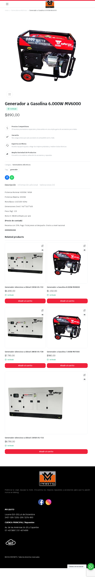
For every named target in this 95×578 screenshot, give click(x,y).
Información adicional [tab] (28, 185)
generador (14, 170)
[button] (9, 94)
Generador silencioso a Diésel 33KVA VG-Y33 (24, 438)
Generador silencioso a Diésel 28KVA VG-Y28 (24, 352)
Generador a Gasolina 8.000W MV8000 (63, 287)
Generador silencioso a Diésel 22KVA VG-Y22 (24, 287)
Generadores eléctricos (19, 10)
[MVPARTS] (49, 4)
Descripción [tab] (10, 185)
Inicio (7, 10)
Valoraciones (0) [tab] (47, 185)
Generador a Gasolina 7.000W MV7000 (63, 352)
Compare (42, 245)
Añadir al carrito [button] (25, 301)
